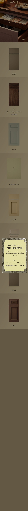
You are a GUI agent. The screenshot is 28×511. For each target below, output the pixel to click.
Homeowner (9, 262)
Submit (22, 265)
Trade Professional (20, 262)
